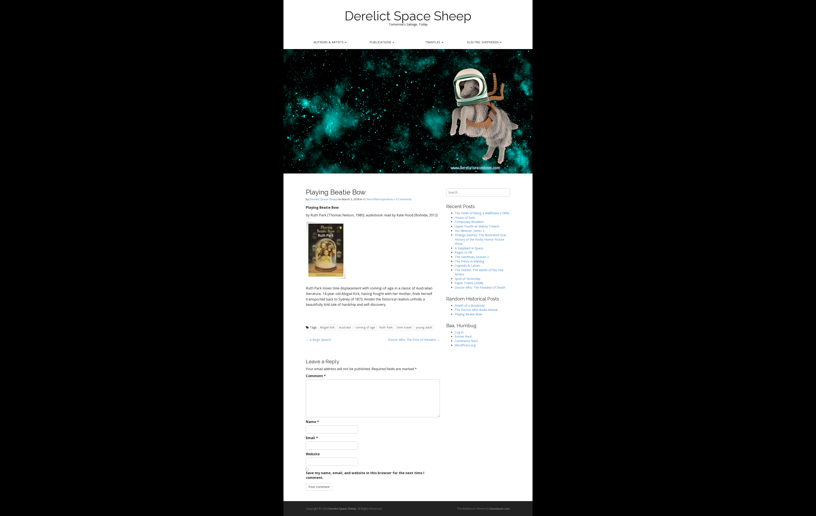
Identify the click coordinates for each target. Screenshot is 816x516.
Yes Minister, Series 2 (469, 231)
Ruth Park (386, 327)
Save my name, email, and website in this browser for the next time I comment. (365, 475)
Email (312, 438)
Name (312, 421)
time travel (404, 327)
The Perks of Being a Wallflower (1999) (482, 213)
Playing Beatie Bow (468, 314)
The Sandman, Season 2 (472, 257)
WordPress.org (465, 345)
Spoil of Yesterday (467, 279)
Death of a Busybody (470, 305)
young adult (424, 327)
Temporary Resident (469, 222)
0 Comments (404, 199)
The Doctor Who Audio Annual (476, 310)
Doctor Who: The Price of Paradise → (414, 340)
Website (313, 454)
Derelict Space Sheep (408, 15)
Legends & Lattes (467, 266)
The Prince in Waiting (469, 261)
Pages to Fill (463, 252)
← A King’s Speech (318, 340)
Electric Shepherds (483, 42)
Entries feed (463, 336)
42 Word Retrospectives (378, 199)
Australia (345, 327)
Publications (381, 42)
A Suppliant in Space (469, 248)
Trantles (433, 42)
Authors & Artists (329, 42)
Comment (316, 376)
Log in (459, 332)
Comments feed (466, 341)
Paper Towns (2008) (469, 283)
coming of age (365, 327)
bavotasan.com (500, 508)
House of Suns (465, 218)
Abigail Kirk (327, 327)
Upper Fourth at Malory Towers (477, 226)
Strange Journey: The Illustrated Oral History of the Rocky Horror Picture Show (480, 239)
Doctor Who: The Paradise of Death (480, 287)
